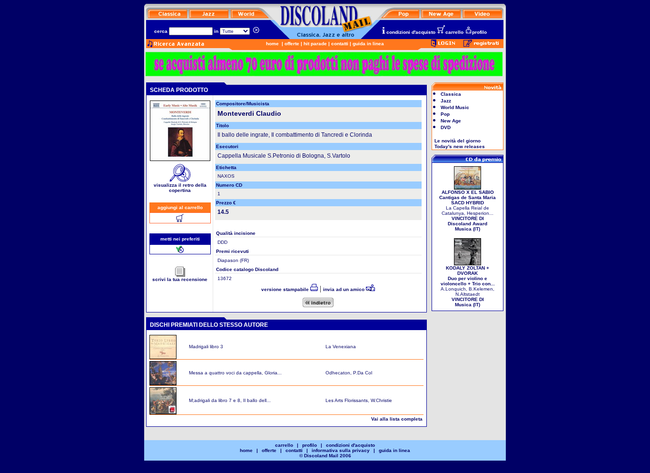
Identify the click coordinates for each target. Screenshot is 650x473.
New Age (451, 120)
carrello (454, 32)
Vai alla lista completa (397, 419)
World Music (455, 107)
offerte (292, 43)
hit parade (315, 43)
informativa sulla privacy (341, 450)
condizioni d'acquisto (410, 32)
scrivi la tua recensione (179, 279)
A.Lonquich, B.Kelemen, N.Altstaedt (468, 286)
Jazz (446, 100)
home (272, 43)
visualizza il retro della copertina (180, 187)
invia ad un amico (344, 289)
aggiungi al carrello (180, 207)
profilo (479, 32)
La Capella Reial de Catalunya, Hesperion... (467, 210)
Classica (451, 94)
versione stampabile (285, 289)
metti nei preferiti (180, 239)
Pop (445, 114)
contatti (339, 43)
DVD (446, 127)
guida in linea (368, 43)
